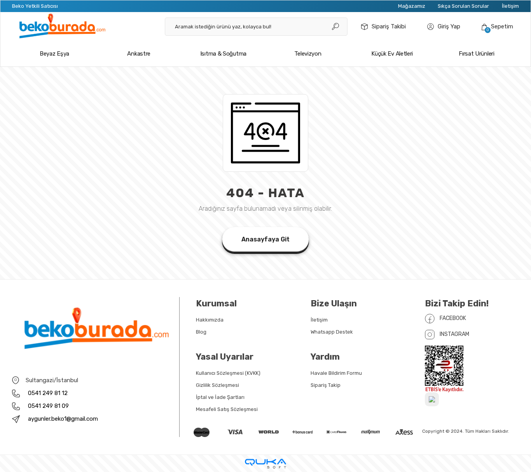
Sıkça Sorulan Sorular (463, 6)
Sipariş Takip (326, 385)
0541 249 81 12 (47, 393)
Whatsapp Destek (332, 332)
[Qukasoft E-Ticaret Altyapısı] (265, 464)
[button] (497, 26)
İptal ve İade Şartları (220, 397)
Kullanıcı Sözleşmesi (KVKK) (228, 373)
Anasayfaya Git (265, 239)
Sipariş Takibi (389, 26)
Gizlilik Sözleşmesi (217, 385)
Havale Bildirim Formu (336, 373)
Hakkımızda (210, 320)
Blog (201, 332)
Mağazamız (411, 6)
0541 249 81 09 (47, 405)
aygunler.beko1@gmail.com (63, 418)
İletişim (510, 6)
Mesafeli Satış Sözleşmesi (227, 409)
